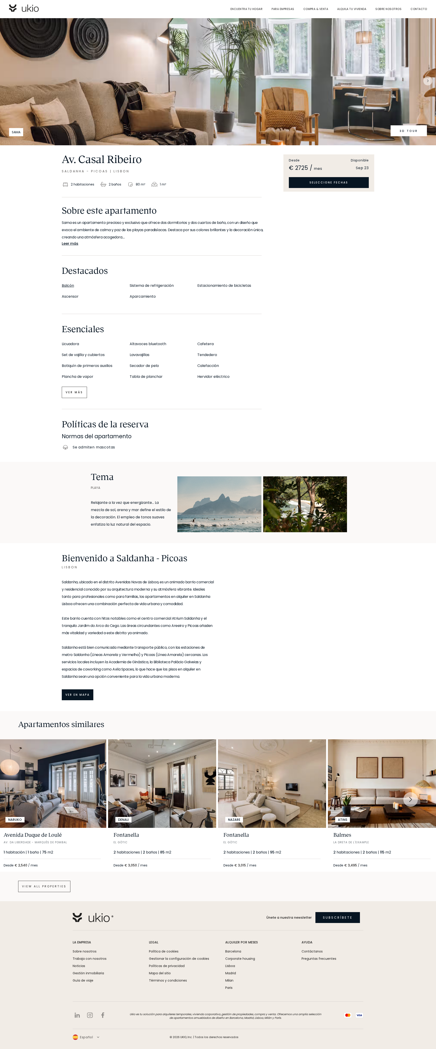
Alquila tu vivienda (351, 9)
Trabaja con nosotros (90, 958)
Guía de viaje (83, 980)
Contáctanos (312, 951)
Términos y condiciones (168, 980)
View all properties (44, 886)
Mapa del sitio (160, 973)
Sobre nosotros (388, 9)
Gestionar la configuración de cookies (179, 958)
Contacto (419, 9)
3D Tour (409, 131)
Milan (229, 980)
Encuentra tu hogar (246, 9)
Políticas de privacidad (167, 966)
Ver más (74, 392)
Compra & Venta (315, 9)
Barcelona (233, 951)
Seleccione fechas (329, 182)
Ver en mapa (77, 695)
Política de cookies (163, 951)
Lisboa (230, 966)
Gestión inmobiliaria (88, 973)
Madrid (230, 973)
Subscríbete (338, 917)
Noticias (79, 966)
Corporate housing (240, 958)
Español (86, 1037)
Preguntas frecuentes (319, 958)
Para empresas (283, 9)
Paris (229, 987)
